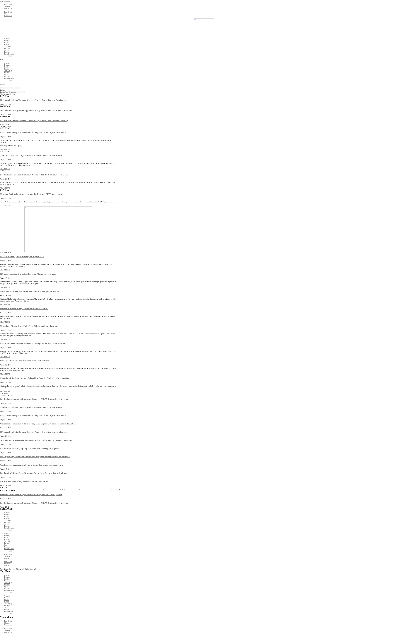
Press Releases (9, 54)
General (7, 39)
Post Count (8, 4)
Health (6, 44)
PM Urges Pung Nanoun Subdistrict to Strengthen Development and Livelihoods (35, 456)
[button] (204, 59)
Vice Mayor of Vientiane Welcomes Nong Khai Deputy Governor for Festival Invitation (38, 424)
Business (7, 40)
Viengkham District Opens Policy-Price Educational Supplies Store (29, 326)
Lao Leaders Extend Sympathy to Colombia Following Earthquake (29, 448)
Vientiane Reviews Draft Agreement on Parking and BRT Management (31, 194)
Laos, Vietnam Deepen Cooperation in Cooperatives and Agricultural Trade (33, 132)
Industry (7, 48)
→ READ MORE (6, 205)
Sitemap (7, 6)
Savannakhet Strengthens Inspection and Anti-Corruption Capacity (29, 291)
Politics (6, 42)
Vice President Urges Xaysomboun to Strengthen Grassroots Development (32, 465)
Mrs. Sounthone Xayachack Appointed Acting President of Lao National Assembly (36, 110)
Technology (8, 46)
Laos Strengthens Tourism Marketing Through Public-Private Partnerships (33, 343)
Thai (10, 56)
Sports (6, 50)
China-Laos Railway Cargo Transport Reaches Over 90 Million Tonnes (31, 155)
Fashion (7, 52)
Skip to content (5, 1)
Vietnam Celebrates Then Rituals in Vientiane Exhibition (24, 361)
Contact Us (8, 8)
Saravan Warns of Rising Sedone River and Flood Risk (24, 309)
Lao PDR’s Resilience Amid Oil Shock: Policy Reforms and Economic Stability (34, 121)
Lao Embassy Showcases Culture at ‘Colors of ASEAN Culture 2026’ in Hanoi (34, 175)
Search (2, 84)
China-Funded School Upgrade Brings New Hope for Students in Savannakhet (34, 378)
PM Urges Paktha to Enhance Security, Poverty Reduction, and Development (33, 100)
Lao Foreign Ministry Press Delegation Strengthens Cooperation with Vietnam (34, 473)
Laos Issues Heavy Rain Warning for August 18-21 (22, 256)
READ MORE (5, 149)
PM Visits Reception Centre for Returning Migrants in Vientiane (28, 274)
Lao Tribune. (17, 569)
